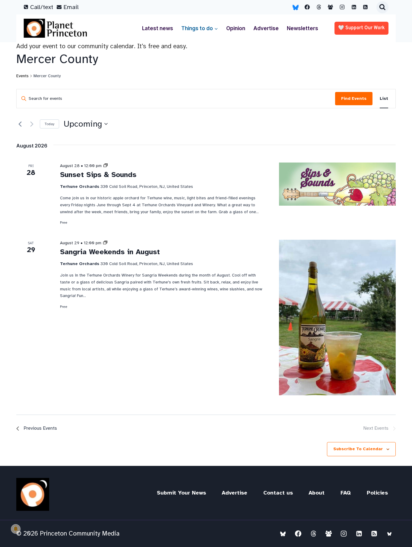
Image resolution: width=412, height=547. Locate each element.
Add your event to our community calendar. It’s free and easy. (101, 46)
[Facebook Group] (330, 7)
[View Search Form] (382, 7)
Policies (377, 492)
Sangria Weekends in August (110, 251)
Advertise (266, 28)
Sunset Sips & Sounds (98, 174)
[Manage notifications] (16, 529)
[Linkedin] (354, 7)
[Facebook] (307, 7)
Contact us (278, 492)
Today (49, 124)
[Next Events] (31, 124)
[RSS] (365, 7)
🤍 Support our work (361, 28)
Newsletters (302, 28)
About (317, 492)
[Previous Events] (20, 124)
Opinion (235, 28)
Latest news (157, 28)
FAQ (346, 492)
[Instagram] (342, 7)
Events (22, 75)
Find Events (353, 98)
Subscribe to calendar (358, 448)
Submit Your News (181, 492)
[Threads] (319, 7)
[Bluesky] (295, 7)
